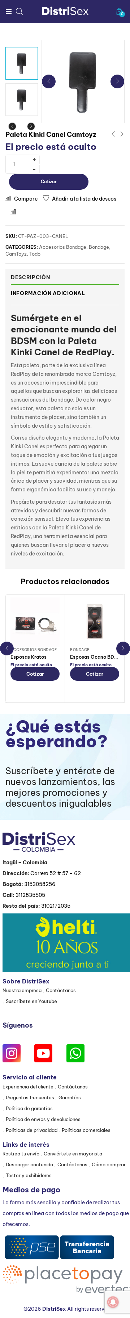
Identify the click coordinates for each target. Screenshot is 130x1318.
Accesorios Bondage (62, 247)
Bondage (99, 247)
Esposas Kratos (28, 657)
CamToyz (16, 254)
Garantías (69, 1097)
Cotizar (49, 181)
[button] (119, 11)
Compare (26, 199)
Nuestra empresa (22, 990)
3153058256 (40, 884)
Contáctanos (61, 990)
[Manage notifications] (113, 1302)
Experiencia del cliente (28, 1087)
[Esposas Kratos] (35, 622)
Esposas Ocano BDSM (95, 657)
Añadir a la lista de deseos (84, 199)
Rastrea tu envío (21, 1154)
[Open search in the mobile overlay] (19, 11)
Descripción (30, 277)
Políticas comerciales (86, 1130)
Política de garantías (29, 1108)
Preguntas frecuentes (30, 1097)
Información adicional (48, 293)
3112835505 (30, 895)
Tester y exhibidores (29, 1175)
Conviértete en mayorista (73, 1154)
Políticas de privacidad (31, 1130)
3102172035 (55, 906)
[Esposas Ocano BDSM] (94, 622)
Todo (34, 254)
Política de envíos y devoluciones (43, 1119)
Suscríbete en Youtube (31, 1001)
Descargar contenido (29, 1164)
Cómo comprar (109, 1164)
